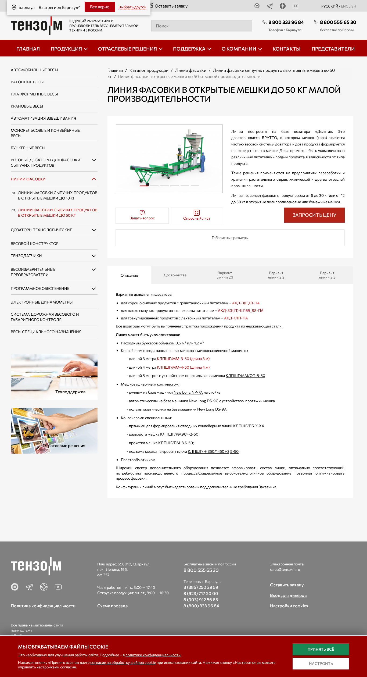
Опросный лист (196, 218)
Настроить (321, 663)
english (348, 6)
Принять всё (321, 649)
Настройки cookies (289, 605)
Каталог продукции (148, 70)
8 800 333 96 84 (286, 22)
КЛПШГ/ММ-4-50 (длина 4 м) (183, 367)
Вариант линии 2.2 (276, 274)
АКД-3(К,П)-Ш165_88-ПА (241, 310)
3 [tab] (164, 188)
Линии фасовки (28, 179)
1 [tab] (144, 188)
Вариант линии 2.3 (327, 274)
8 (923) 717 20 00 (201, 593)
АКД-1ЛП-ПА (236, 318)
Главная (115, 70)
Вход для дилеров (288, 595)
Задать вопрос (142, 218)
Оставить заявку (171, 5)
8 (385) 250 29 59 (201, 587)
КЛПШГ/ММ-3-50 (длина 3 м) (183, 358)
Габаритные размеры (230, 237)
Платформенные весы (34, 94)
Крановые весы (27, 106)
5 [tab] (185, 188)
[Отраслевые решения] (54, 430)
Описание (129, 275)
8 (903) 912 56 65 (201, 599)
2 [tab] (154, 188)
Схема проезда (112, 605)
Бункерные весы (28, 147)
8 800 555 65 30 (338, 22)
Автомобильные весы (34, 69)
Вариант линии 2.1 (225, 274)
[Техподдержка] (54, 376)
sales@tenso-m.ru (285, 569)
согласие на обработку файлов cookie (123, 662)
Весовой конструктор (35, 243)
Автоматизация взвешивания (43, 118)
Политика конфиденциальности (43, 605)
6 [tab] (195, 188)
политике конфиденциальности (153, 655)
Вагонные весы (27, 82)
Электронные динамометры (42, 302)
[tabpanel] (169, 159)
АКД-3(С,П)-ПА (246, 303)
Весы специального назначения (46, 331)
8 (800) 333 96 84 (201, 605)
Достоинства (175, 275)
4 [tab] (174, 188)
